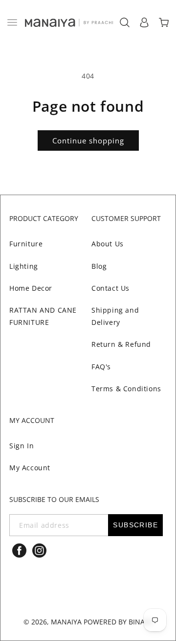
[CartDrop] (164, 22)
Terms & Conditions (126, 388)
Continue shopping (88, 140)
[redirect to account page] (144, 22)
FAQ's (101, 366)
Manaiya (66, 621)
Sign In (21, 445)
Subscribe (135, 525)
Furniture (26, 243)
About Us (107, 243)
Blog (99, 266)
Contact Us (110, 288)
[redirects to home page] (68, 22)
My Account (29, 467)
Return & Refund (121, 344)
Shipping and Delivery (115, 316)
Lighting (23, 266)
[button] (12, 22)
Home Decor (30, 288)
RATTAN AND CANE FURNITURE (43, 316)
